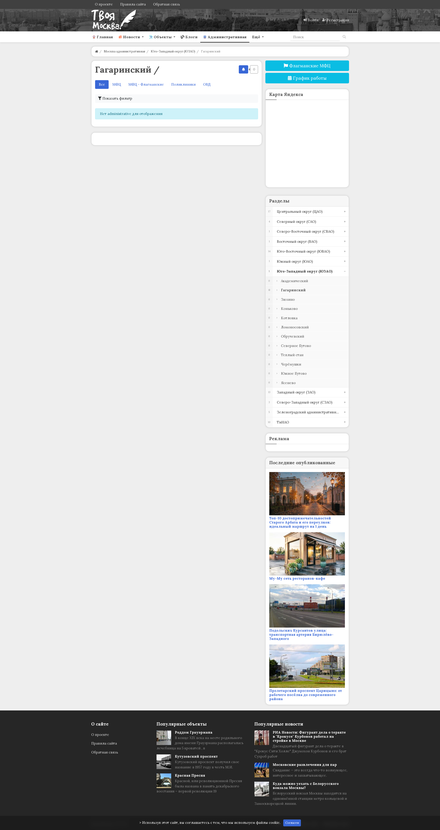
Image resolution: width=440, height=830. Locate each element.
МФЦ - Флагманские (146, 84)
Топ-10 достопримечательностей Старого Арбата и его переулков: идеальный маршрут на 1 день (300, 522)
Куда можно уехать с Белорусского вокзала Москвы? (306, 785)
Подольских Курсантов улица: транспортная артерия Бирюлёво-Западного (301, 634)
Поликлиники (183, 84)
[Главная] (96, 51)
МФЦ (116, 84)
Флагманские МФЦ (309, 65)
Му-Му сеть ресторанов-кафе (297, 578)
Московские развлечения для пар (305, 764)
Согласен (292, 823)
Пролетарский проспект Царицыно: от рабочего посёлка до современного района (305, 694)
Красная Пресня (190, 775)
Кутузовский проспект (196, 756)
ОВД (207, 84)
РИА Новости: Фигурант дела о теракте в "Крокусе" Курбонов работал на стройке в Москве (309, 736)
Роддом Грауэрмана (193, 732)
